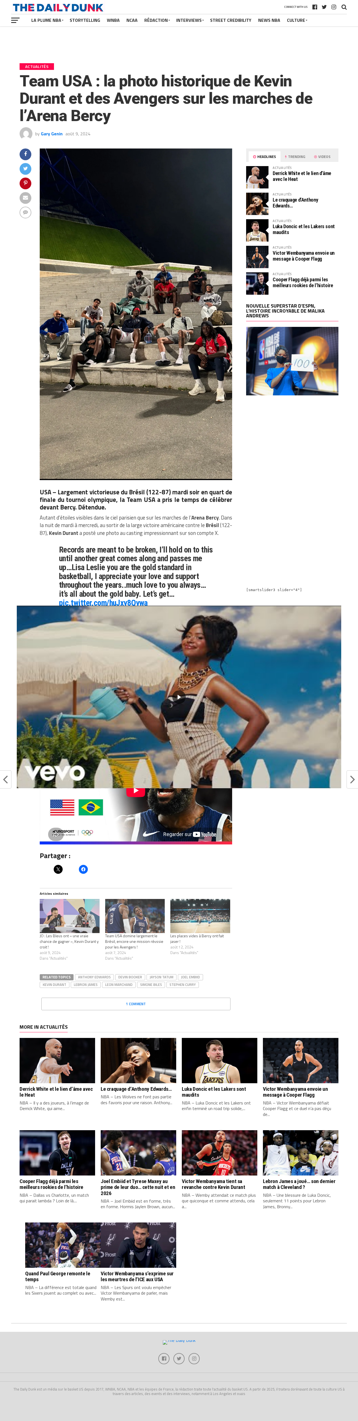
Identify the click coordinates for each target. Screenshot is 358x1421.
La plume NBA (46, 20)
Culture (296, 20)
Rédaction (156, 20)
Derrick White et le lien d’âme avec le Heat (302, 176)
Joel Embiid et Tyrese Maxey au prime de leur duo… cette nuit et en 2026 (138, 1187)
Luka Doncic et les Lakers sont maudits (304, 229)
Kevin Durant (54, 984)
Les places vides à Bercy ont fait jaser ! (197, 938)
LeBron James (86, 984)
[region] (179, 697)
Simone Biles (151, 984)
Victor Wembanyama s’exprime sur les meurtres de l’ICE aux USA (137, 1276)
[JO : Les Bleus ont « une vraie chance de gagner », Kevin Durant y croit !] (70, 916)
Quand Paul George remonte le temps (57, 1276)
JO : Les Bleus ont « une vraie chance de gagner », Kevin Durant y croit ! (69, 941)
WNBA (113, 20)
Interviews (189, 20)
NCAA (132, 20)
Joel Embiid (190, 977)
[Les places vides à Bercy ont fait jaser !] (200, 916)
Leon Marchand (119, 984)
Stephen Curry (182, 984)
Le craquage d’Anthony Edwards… (295, 202)
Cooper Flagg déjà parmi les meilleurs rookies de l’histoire (303, 282)
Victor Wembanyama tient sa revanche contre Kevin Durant (213, 1184)
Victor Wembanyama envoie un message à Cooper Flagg (304, 255)
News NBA (269, 20)
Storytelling (85, 20)
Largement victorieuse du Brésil (101, 492)
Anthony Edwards (94, 977)
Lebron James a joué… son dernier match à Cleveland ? (299, 1184)
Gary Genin (52, 133)
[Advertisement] (292, 448)
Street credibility (230, 20)
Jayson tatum (161, 977)
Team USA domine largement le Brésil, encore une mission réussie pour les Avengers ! (134, 941)
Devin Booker (130, 977)
